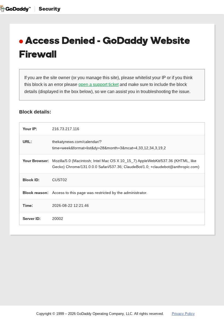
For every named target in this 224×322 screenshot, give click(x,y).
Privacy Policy (183, 314)
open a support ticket (98, 84)
